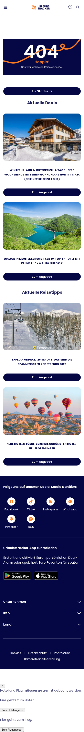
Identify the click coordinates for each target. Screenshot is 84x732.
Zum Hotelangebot (12, 710)
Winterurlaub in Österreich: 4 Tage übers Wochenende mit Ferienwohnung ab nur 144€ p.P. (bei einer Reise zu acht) (42, 174)
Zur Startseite (42, 91)
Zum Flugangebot (12, 729)
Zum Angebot (42, 192)
